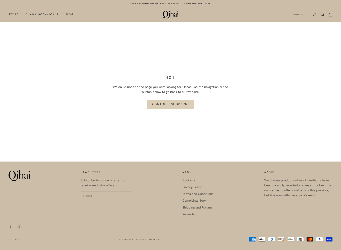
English (298, 14)
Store (13, 14)
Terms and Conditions (197, 194)
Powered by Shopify (145, 239)
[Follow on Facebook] (10, 227)
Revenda (188, 214)
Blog (70, 14)
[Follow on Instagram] (19, 227)
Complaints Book (194, 200)
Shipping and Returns (197, 207)
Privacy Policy (192, 187)
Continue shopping (170, 104)
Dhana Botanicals (41, 14)
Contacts (189, 180)
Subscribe (95, 208)
